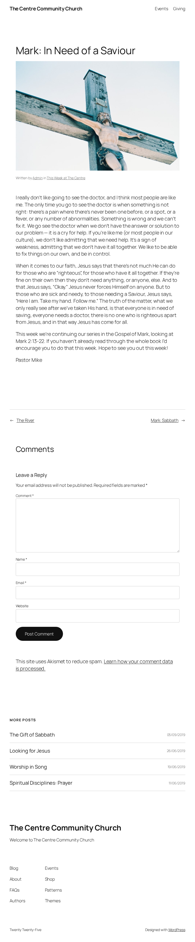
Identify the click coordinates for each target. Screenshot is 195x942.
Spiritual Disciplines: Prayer (41, 783)
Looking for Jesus (30, 751)
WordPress (176, 929)
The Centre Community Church (46, 8)
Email (21, 582)
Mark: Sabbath (164, 420)
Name (21, 559)
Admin (37, 177)
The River (25, 420)
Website (22, 605)
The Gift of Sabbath (32, 735)
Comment (25, 495)
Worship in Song (28, 767)
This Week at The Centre (66, 177)
